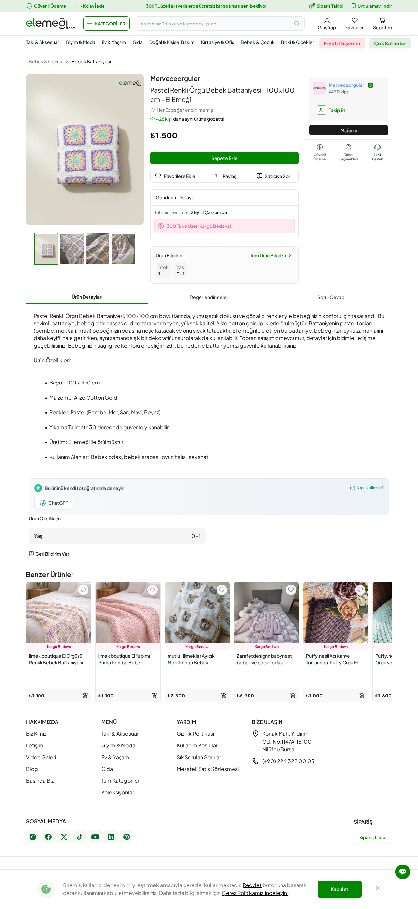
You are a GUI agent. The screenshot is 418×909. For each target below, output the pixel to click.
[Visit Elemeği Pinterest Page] (126, 836)
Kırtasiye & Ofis (217, 42)
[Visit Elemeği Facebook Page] (48, 836)
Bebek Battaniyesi (91, 61)
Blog (32, 768)
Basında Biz (40, 780)
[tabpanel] (209, 432)
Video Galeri (41, 757)
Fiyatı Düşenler (342, 43)
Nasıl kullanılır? (370, 487)
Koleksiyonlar (117, 792)
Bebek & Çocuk (258, 42)
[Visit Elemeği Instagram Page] (32, 836)
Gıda (138, 42)
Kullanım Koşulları (197, 745)
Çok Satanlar (390, 43)
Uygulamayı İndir (375, 5)
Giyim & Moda (80, 42)
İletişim (34, 745)
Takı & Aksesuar (42, 42)
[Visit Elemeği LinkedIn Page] (111, 836)
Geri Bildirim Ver (52, 553)
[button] (106, 23)
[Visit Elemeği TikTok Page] (79, 836)
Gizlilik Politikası (195, 733)
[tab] (87, 297)
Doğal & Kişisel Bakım (172, 42)
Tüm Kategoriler (120, 780)
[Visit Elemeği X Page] (64, 836)
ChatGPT (58, 503)
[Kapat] (378, 889)
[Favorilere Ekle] (83, 590)
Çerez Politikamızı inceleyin (255, 892)
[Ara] (297, 23)
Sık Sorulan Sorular (199, 757)
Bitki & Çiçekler (297, 42)
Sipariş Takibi (330, 5)
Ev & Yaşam (114, 42)
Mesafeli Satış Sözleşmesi (208, 768)
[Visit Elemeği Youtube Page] (95, 836)
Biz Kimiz (36, 733)
